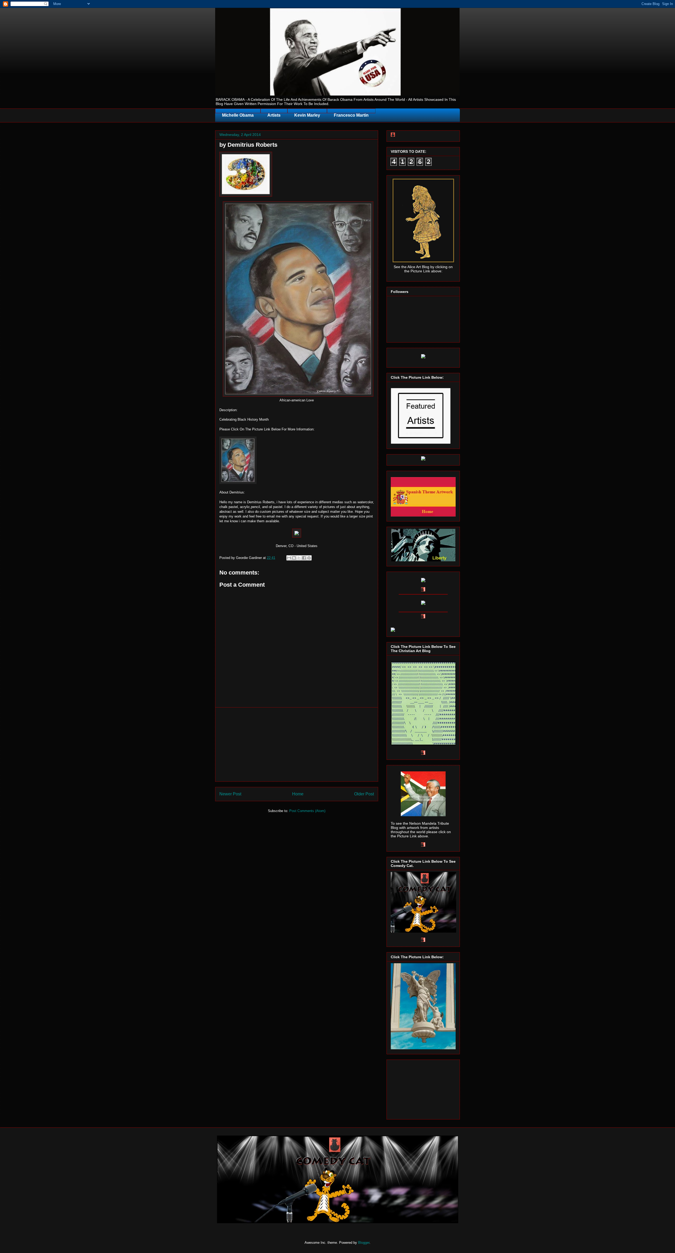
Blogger (363, 1243)
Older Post (364, 794)
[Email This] (289, 558)
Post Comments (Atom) (307, 811)
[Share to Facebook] (304, 558)
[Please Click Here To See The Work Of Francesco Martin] (423, 1048)
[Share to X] (299, 558)
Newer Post (230, 794)
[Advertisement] (296, 744)
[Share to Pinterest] (309, 558)
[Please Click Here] (238, 483)
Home (297, 794)
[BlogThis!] (294, 558)
